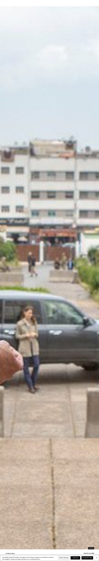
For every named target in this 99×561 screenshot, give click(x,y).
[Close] (96, 557)
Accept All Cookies (87, 557)
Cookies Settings (63, 557)
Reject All (75, 557)
